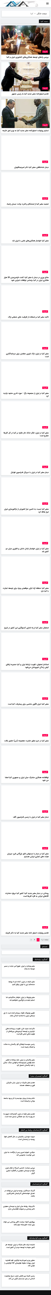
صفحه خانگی (42, 13)
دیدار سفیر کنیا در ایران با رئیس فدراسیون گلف (31, 817)
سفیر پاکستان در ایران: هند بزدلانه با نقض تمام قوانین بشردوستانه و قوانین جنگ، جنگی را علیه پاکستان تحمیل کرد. (19, 1063)
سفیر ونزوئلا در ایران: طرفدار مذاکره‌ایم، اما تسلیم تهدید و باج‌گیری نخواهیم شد (20, 998)
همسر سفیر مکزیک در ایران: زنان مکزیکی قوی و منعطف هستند (20, 1084)
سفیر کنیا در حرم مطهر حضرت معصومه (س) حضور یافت (26, 740)
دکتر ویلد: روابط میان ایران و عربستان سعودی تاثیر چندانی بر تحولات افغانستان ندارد (19, 1207)
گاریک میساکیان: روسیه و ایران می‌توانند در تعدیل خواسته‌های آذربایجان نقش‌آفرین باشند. (20, 1193)
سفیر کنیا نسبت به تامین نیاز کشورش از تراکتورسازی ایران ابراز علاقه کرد (26, 510)
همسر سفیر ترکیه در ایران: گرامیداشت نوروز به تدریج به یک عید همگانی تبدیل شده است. (19, 1115)
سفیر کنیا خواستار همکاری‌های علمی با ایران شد (30, 240)
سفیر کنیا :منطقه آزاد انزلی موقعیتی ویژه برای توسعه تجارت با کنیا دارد (26, 590)
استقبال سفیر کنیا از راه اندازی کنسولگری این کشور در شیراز (26, 627)
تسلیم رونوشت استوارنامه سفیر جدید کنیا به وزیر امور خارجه (25, 130)
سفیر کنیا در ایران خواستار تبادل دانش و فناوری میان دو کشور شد (27, 550)
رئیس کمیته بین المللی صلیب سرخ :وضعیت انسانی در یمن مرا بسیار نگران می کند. (19, 1277)
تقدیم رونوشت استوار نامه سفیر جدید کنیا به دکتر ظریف (27, 933)
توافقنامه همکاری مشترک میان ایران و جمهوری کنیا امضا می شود (27, 779)
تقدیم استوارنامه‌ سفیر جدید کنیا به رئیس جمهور (30, 93)
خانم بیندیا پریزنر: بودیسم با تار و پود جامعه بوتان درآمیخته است (19, 1099)
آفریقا (45, 51)
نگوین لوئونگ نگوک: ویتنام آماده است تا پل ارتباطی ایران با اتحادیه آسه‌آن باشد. (19, 1014)
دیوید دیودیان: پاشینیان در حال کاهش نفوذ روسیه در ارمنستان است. (19, 1138)
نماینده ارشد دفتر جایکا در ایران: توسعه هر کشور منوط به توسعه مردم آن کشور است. (20, 1246)
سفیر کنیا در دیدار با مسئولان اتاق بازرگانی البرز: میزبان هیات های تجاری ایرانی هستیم (28, 855)
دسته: (44, 21)
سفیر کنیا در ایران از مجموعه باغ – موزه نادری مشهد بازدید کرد (26, 395)
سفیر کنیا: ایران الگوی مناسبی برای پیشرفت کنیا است (28, 704)
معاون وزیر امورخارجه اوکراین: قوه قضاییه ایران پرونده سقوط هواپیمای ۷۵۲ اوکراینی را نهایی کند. (19, 1263)
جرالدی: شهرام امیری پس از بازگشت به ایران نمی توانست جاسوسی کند (19, 1153)
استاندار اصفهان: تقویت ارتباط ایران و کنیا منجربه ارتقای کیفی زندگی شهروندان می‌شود (27, 666)
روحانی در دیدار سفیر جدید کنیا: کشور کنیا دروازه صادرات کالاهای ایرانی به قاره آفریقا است (27, 895)
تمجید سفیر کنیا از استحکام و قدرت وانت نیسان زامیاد (28, 204)
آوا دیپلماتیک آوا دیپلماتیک (20, 3)
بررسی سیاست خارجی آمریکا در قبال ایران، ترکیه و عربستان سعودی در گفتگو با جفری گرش (20, 1171)
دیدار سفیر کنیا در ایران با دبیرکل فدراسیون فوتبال (30, 472)
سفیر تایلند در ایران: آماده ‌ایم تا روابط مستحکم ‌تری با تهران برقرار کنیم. (22, 983)
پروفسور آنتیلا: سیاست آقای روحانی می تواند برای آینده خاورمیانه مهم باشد (19, 1223)
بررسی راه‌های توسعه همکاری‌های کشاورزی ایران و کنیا (28, 57)
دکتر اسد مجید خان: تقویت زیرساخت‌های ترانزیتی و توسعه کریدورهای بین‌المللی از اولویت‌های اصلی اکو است (20, 1031)
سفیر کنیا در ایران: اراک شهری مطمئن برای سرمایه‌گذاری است (27, 355)
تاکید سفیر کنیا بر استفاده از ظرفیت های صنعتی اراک (28, 317)
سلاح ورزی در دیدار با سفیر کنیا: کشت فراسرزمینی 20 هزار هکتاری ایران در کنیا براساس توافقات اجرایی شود (26, 279)
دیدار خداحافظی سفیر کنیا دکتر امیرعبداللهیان (31, 167)
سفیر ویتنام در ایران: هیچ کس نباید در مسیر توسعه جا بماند (19, 967)
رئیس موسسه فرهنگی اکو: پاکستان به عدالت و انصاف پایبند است (19, 1045)
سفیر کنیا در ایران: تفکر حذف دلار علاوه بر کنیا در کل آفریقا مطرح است (26, 434)
